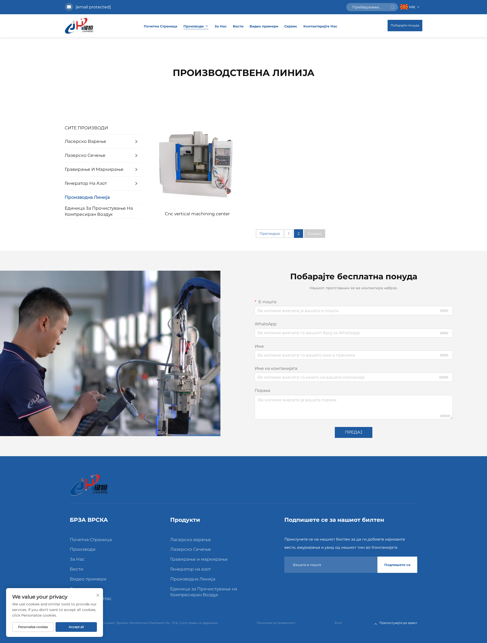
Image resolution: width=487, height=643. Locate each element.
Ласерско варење (85, 141)
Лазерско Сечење (85, 155)
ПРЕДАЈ (353, 432)
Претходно (269, 233)
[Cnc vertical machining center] (197, 163)
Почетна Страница (160, 26)
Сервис (290, 26)
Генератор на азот (86, 183)
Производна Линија (87, 197)
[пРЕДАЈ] (392, 7)
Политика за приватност (276, 623)
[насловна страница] (79, 26)
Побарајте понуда (405, 25)
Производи (193, 26)
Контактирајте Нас (320, 26)
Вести (238, 26)
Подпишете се (397, 565)
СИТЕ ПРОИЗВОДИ (86, 127)
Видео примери (264, 26)
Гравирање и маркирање (94, 169)
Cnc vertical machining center (197, 213)
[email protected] (93, 7)
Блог (338, 623)
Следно (315, 233)
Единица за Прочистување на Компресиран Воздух (99, 211)
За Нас (221, 26)
